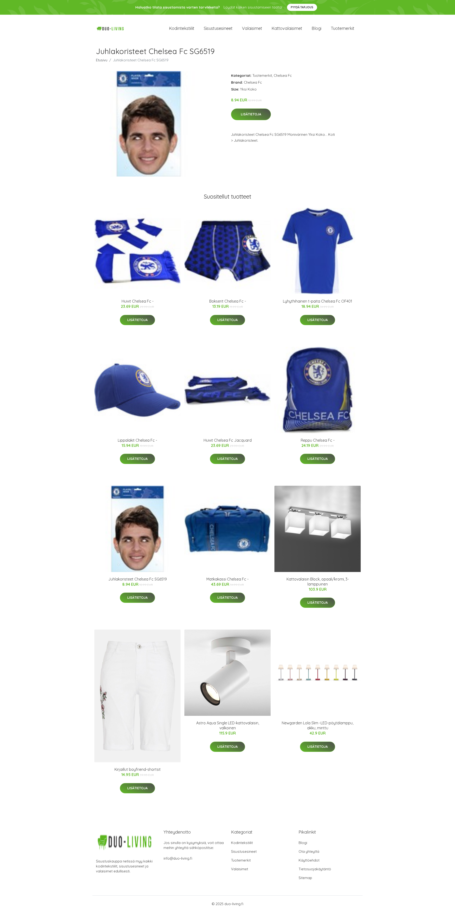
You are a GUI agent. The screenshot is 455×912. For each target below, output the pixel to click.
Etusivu (101, 60)
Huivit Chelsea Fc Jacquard (228, 440)
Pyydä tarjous (302, 7)
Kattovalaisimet (287, 28)
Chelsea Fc (283, 75)
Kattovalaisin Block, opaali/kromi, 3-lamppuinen (318, 581)
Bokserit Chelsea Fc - (227, 301)
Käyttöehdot (309, 860)
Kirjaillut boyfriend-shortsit (137, 769)
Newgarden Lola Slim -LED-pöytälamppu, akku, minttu (317, 725)
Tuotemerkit (342, 28)
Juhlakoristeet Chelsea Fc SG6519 (137, 579)
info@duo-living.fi (178, 858)
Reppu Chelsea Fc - (318, 440)
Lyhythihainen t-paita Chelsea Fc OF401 (317, 301)
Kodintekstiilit (181, 28)
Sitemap (305, 878)
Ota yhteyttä (309, 851)
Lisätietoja (251, 114)
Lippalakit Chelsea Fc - (137, 440)
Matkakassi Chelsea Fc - (227, 579)
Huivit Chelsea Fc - (138, 301)
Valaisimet (252, 28)
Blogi (316, 28)
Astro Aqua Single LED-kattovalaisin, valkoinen (227, 725)
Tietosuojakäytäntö (315, 869)
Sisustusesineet (218, 28)
